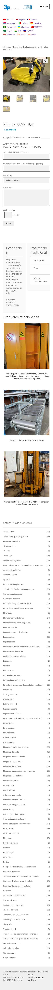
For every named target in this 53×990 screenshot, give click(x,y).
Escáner (6, 665)
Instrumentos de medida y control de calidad (22, 718)
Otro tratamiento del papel (14, 819)
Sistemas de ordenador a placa (16, 886)
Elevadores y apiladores (13, 618)
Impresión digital (10, 709)
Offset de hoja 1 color (12, 795)
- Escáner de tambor (11, 541)
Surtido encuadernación (13, 905)
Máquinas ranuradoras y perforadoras (19, 771)
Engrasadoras (9, 641)
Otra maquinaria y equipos (14, 814)
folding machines (10, 694)
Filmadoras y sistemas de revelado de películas (23, 685)
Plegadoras (8, 838)
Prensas (6, 847)
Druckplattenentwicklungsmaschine (18, 608)
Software (7, 890)
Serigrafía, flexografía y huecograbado (19, 866)
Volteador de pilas (11, 948)
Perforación (8, 828)
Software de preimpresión (14, 895)
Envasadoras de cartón (13, 651)
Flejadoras (7, 689)
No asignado (8, 785)
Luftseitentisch (9, 737)
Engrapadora (8, 637)
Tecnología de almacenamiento (26, 47)
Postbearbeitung (10, 843)
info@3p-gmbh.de (36, 979)
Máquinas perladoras (12, 766)
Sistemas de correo (11, 871)
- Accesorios (8, 531)
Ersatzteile (7, 661)
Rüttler (6, 862)
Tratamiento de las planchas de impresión (20, 934)
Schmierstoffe (9, 957)
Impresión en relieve (12, 713)
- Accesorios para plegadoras (15, 536)
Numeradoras (9, 790)
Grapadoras (8, 699)
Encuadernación (10, 627)
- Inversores (8, 555)
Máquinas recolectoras (13, 775)
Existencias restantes (12, 675)
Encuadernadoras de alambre (15, 632)
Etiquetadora (8, 670)
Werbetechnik (9, 953)
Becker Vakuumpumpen (13, 584)
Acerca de (7, 175)
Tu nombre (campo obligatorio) (16, 152)
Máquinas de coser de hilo (14, 756)
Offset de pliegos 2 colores (14, 799)
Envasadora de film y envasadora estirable (21, 646)
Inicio (9, 47)
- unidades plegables (12, 560)
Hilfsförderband (10, 704)
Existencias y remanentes (14, 680)
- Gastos (6, 550)
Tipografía (7, 924)
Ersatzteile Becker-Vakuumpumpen (19, 589)
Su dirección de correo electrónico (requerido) (23, 163)
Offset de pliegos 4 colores (14, 804)
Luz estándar (8, 742)
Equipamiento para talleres (14, 656)
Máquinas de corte (11, 752)
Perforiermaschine (11, 833)
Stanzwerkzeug (10, 900)
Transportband (9, 929)
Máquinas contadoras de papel (16, 747)
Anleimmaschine (10, 574)
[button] (45, 61)
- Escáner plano (9, 546)
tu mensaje (8, 187)
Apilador (6, 579)
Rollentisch (8, 857)
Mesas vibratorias (10, 780)
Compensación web (11, 598)
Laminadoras (8, 728)
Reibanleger (8, 852)
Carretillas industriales (12, 594)
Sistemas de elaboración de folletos (18, 881)
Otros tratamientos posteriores (16, 823)
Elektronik (7, 613)
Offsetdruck (8, 809)
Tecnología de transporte (14, 919)
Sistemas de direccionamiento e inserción (21, 876)
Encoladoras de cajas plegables (16, 622)
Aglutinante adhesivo (12, 570)
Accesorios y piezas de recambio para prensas (23, 565)
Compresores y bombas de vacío (17, 603)
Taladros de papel (10, 909)
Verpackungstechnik (11, 943)
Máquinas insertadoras (12, 761)
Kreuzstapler (8, 723)
